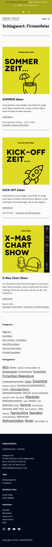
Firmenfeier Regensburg (18, 376)
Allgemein (6, 331)
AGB (4, 522)
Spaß (15, 408)
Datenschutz (7, 519)
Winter (29, 420)
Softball (17, 405)
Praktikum (6, 483)
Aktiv (5, 367)
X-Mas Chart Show (15, 278)
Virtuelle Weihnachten (9, 417)
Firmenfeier (39, 371)
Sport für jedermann (31, 409)
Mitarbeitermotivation (12, 400)
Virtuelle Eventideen (41, 307)
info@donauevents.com (16, 2)
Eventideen (6, 125)
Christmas (21, 367)
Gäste (28, 381)
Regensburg (7, 405)
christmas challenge (31, 367)
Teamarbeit (5, 413)
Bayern (13, 367)
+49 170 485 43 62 (16, 464)
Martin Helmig (20, 397)
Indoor (5, 389)
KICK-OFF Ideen (13, 190)
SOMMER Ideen (12, 99)
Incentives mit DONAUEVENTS (31, 385)
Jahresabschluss (19, 389)
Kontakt (5, 510)
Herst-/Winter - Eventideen (22, 307)
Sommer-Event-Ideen (20, 125)
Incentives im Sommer (9, 385)
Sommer (25, 405)
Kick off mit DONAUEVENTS (40, 393)
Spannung (7, 408)
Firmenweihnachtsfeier (13, 381)
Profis (39, 401)
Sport (21, 408)
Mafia (13, 397)
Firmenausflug (25, 371)
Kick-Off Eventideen (33, 213)
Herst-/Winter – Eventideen (14, 340)
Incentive (40, 381)
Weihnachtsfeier (13, 420)
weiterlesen (7, 116)
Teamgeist (36, 413)
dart (39, 367)
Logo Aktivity (6, 397)
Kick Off (26, 392)
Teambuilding (19, 413)
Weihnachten (23, 416)
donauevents (9, 371)
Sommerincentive (37, 405)
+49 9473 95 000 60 (16, 461)
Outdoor (32, 400)
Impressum (7, 516)
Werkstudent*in (9, 479)
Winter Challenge (39, 421)
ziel (47, 421)
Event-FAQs (7, 494)
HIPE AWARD (8, 498)
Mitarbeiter (32, 397)
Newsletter (7, 513)
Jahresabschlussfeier (12, 392)
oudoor (25, 401)
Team (40, 408)
